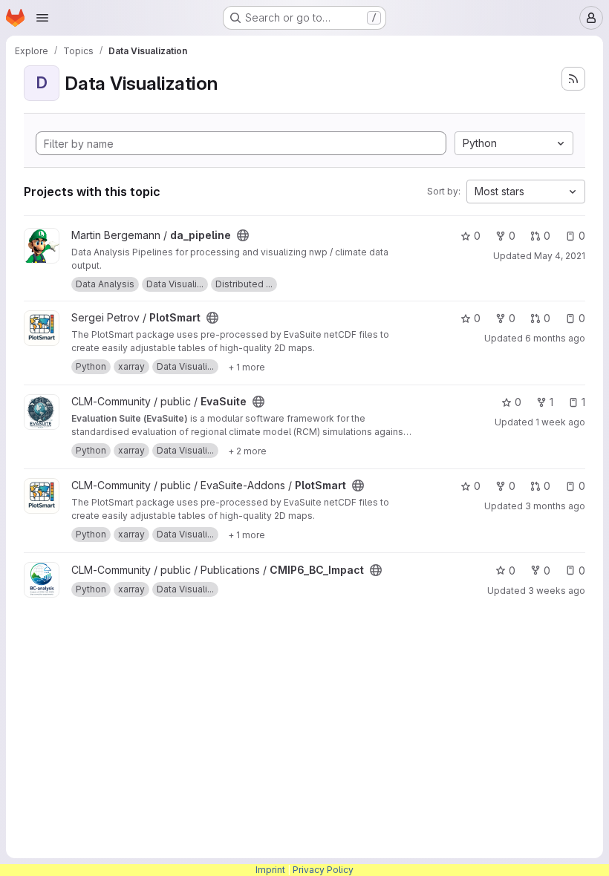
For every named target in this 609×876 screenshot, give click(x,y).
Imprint (270, 869)
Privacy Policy (323, 869)
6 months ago (555, 338)
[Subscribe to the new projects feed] (573, 79)
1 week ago (560, 422)
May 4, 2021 (559, 255)
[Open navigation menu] (42, 18)
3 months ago (555, 505)
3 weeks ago (556, 590)
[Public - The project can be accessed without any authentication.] (243, 235)
